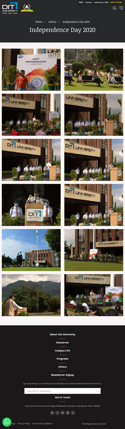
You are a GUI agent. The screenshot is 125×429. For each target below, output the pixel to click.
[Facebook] (52, 413)
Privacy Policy (24, 423)
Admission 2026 (101, 2)
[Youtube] (62, 413)
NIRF (81, 2)
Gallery (52, 21)
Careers (88, 2)
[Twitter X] (57, 413)
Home (39, 21)
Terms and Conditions (42, 423)
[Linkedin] (67, 413)
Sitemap (11, 423)
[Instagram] (73, 413)
